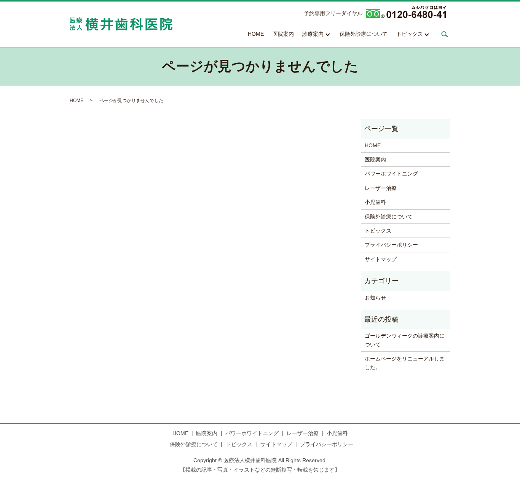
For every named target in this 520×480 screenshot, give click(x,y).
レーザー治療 (381, 188)
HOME (256, 34)
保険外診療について (364, 34)
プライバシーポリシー (391, 245)
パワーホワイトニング (391, 174)
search (444, 34)
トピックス (409, 34)
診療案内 (313, 34)
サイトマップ (381, 259)
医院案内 (283, 34)
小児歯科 (375, 202)
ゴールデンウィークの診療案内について (405, 340)
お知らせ (375, 298)
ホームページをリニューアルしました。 (405, 363)
